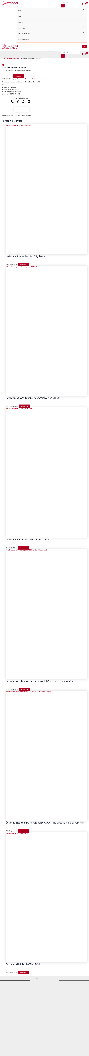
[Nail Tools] (21, 109)
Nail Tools (35, 79)
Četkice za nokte (22, 79)
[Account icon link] (82, 4)
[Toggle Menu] (83, 9)
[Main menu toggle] (84, 46)
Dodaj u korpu (18, 76)
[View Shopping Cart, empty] (85, 4)
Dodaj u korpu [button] (23, 264)
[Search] (63, 5)
